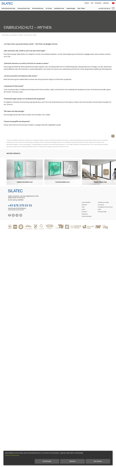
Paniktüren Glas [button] (59, 8)
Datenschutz (85, 214)
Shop (92, 3)
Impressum (84, 211)
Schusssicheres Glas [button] (23, 8)
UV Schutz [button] (49, 8)
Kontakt (87, 3)
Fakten (99, 209)
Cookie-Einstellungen (87, 216)
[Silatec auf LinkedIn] (16, 216)
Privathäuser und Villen (103, 202)
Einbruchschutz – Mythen (30, 35)
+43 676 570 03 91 (20, 205)
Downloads (84, 204)
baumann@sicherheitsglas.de (17, 208)
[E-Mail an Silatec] (113, 8)
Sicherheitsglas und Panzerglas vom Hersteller (12, 35)
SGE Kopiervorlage (102, 211)
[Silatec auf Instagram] (20, 216)
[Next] (106, 172)
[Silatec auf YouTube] (113, 3)
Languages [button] (106, 3)
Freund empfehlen (86, 202)
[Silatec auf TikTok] (13, 216)
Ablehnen (72, 461)
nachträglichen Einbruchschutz (105, 207)
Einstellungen (47, 461)
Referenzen (98, 3)
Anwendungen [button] (70, 8)
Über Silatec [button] (81, 8)
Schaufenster (101, 204)
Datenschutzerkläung (12, 455)
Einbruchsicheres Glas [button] (8, 8)
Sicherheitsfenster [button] (37, 8)
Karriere (83, 209)
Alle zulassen (98, 461)
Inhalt (83, 207)
